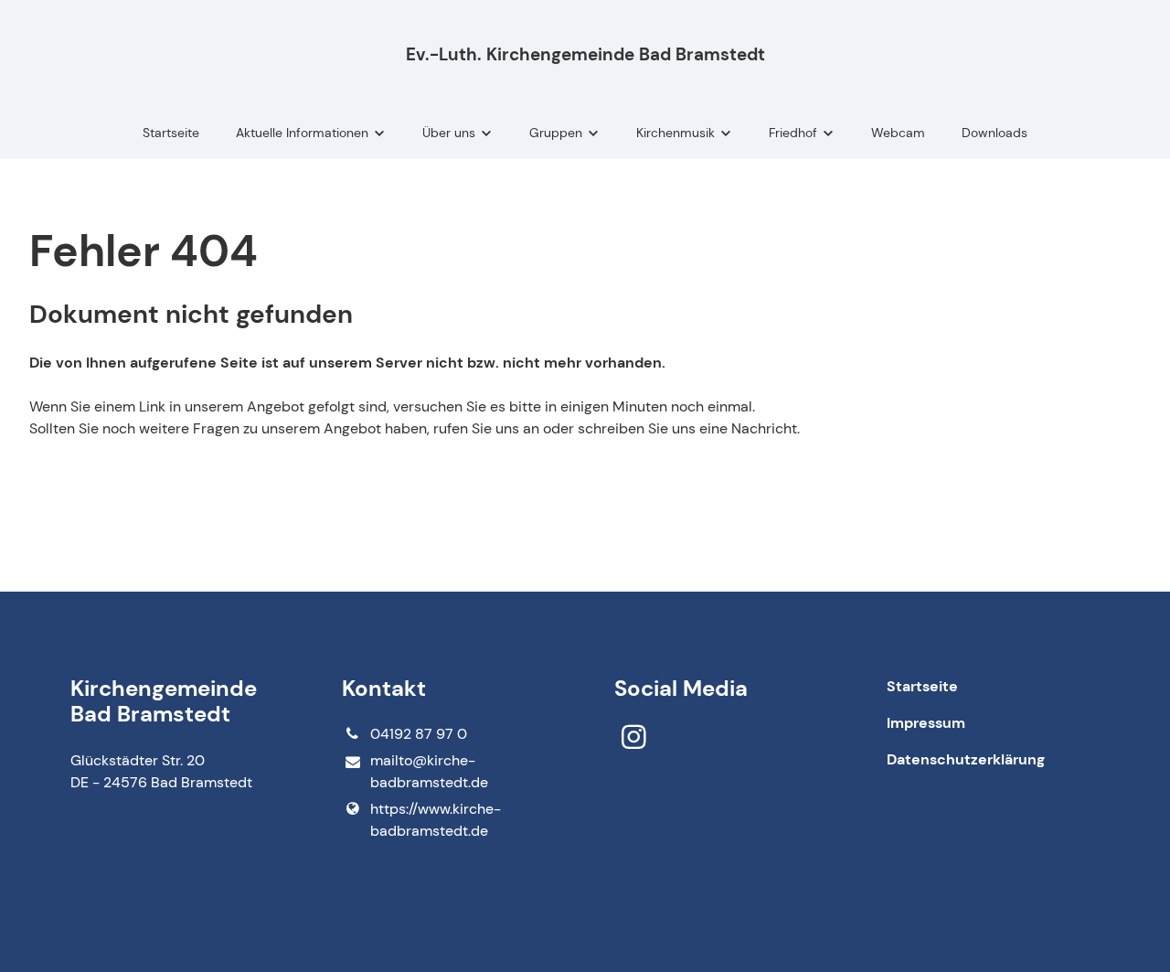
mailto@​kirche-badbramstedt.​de (429, 771)
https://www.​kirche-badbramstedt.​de (435, 819)
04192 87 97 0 (418, 733)
